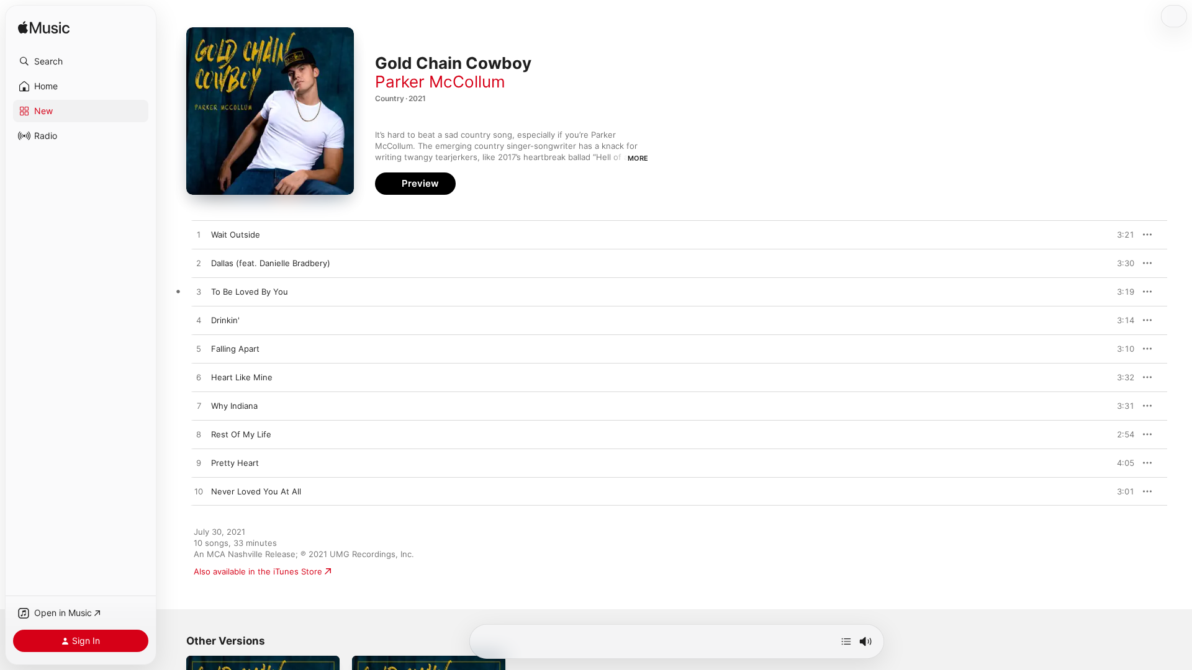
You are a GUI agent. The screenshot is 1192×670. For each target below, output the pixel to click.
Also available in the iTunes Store (258, 571)
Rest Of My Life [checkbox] (241, 434)
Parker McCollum (440, 81)
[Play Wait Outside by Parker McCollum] (198, 235)
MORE (638, 158)
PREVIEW (1120, 234)
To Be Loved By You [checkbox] (249, 292)
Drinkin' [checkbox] (225, 320)
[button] (81, 61)
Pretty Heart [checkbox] (235, 463)
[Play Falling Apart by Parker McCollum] (198, 349)
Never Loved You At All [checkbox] (256, 491)
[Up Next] (846, 641)
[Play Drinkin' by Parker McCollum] (198, 320)
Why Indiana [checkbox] (234, 406)
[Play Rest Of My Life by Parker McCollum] (198, 434)
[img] (44, 28)
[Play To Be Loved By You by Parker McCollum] (198, 292)
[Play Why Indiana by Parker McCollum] (198, 406)
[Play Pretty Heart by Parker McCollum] (198, 463)
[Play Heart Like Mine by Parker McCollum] (198, 377)
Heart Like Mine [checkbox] (242, 377)
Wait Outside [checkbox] (235, 234)
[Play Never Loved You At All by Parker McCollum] (198, 492)
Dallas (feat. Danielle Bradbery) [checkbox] (270, 263)
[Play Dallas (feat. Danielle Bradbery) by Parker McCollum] (198, 263)
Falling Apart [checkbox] (235, 349)
